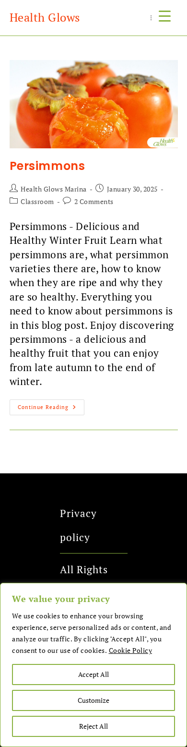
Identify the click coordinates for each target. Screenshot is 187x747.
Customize (93, 700)
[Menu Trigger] (165, 15)
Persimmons (47, 166)
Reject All (93, 726)
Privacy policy (78, 525)
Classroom (37, 201)
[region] (93, 665)
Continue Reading (51, 404)
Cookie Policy (130, 650)
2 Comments (94, 201)
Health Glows (45, 17)
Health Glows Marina (54, 188)
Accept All (93, 674)
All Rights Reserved (84, 581)
